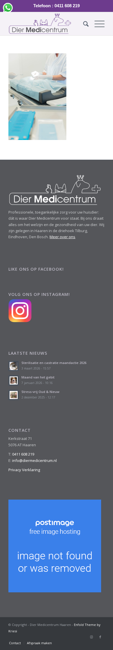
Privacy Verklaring (24, 469)
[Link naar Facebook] (100, 637)
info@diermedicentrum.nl (34, 460)
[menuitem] (83, 23)
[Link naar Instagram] (91, 637)
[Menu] (97, 23)
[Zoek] (83, 23)
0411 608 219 (23, 454)
